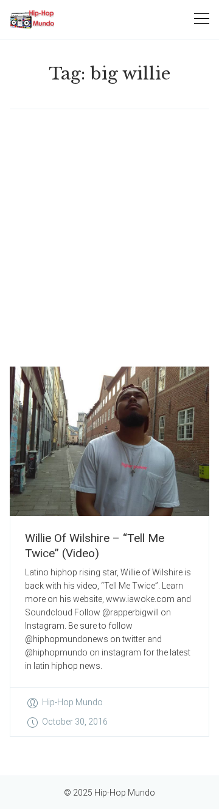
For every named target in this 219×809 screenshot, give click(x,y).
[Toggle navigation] (201, 19)
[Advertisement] (109, 238)
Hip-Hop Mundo (72, 702)
